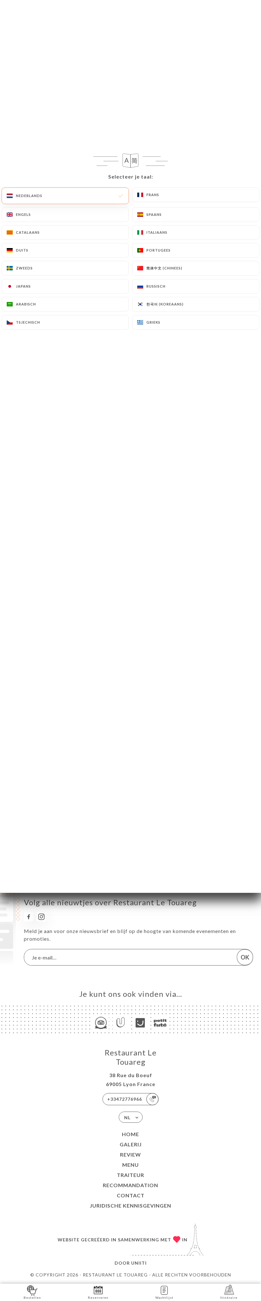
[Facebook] (28, 917)
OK (245, 957)
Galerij (131, 1144)
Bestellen (32, 1297)
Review (130, 1154)
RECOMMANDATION (130, 1185)
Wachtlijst (164, 1297)
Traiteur (130, 1175)
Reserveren (98, 1297)
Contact (131, 1195)
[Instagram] (41, 917)
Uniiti (139, 1263)
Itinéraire (228, 1297)
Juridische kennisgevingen (130, 1205)
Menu (130, 1165)
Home (130, 1134)
